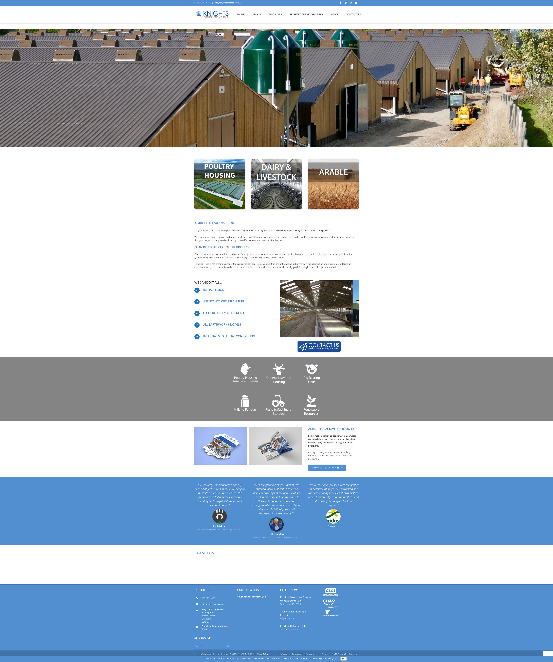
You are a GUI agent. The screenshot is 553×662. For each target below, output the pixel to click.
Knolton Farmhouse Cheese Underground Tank (295, 598)
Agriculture (284, 654)
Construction (297, 654)
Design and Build (312, 654)
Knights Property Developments (344, 654)
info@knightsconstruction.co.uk (228, 2)
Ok (343, 659)
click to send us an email (213, 604)
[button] (284, 308)
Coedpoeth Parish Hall (293, 626)
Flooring (325, 654)
